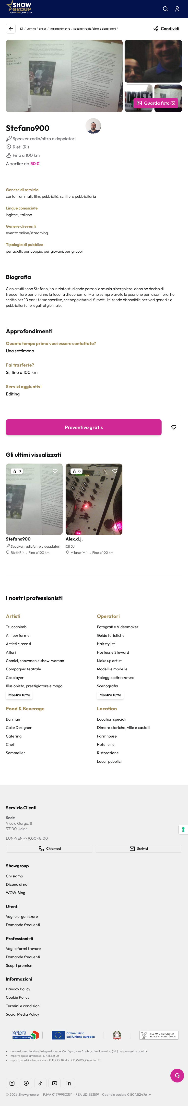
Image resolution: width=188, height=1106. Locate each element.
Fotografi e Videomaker (118, 626)
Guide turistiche (111, 635)
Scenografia (107, 685)
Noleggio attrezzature (115, 677)
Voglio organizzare (22, 916)
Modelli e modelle (112, 668)
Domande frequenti (23, 924)
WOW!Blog (15, 892)
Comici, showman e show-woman (35, 660)
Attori (11, 652)
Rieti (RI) (21, 147)
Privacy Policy (18, 988)
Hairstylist (106, 643)
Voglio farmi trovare (23, 948)
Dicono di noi (17, 884)
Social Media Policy (22, 1014)
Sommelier (15, 752)
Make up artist (109, 660)
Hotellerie (106, 744)
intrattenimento (60, 28)
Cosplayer (15, 677)
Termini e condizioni (23, 1005)
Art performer (18, 635)
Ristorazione (108, 752)
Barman (13, 719)
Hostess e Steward (113, 652)
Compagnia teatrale (23, 668)
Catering (14, 736)
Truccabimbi (16, 626)
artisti (43, 28)
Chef (10, 744)
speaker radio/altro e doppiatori (94, 28)
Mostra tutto (19, 694)
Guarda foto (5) (159, 103)
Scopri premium (20, 965)
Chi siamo (14, 875)
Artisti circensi (18, 643)
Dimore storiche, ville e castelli (123, 727)
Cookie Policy (17, 997)
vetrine (31, 28)
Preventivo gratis (84, 427)
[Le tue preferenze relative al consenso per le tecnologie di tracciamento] (183, 829)
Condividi (170, 28)
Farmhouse (107, 736)
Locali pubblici (109, 761)
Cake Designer (19, 727)
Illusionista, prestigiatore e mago (34, 685)
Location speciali (111, 719)
